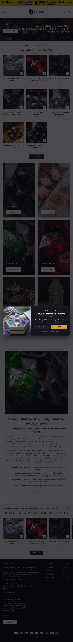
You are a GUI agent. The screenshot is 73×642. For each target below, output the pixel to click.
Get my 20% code (58, 327)
